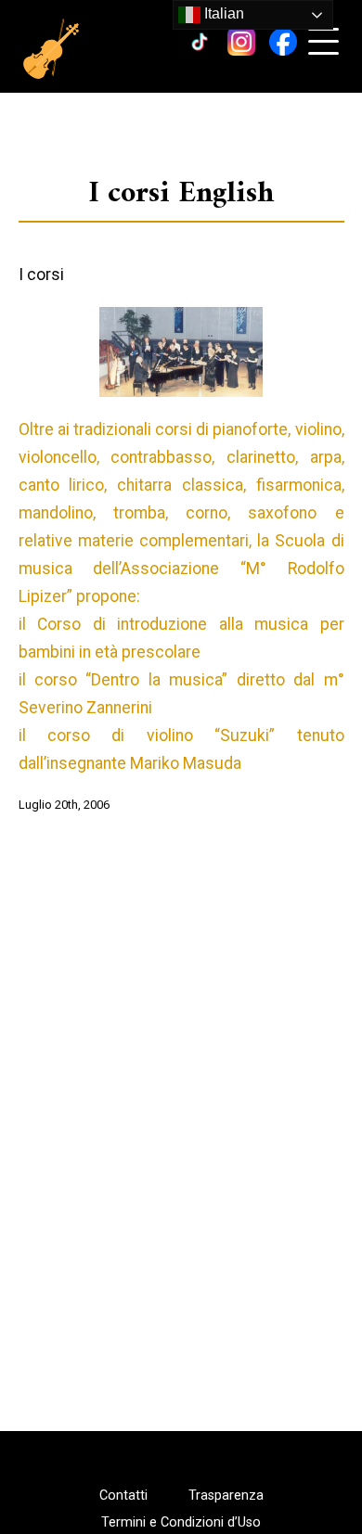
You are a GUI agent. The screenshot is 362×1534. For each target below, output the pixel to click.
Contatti (123, 1496)
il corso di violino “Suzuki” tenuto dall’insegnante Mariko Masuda (181, 749)
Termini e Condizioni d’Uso (181, 1522)
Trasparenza (226, 1496)
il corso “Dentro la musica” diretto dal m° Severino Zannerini (181, 694)
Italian (222, 13)
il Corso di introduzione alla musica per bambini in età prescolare (181, 638)
